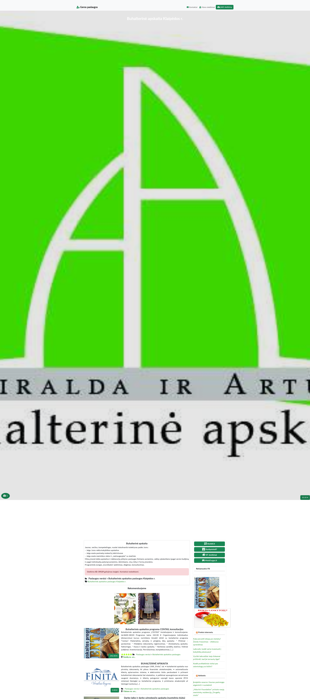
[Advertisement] (155, 518)
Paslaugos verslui (143, 655)
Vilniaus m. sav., (129, 691)
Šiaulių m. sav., (129, 657)
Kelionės (202, 676)
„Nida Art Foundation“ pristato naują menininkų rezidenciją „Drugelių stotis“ (208, 692)
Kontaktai (193, 7)
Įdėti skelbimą (226, 7)
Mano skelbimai (208, 7)
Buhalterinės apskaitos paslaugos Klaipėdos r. (107, 582)
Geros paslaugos (89, 7)
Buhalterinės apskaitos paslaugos (166, 655)
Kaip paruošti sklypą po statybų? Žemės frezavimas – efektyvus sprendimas (207, 642)
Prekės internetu (205, 632)
